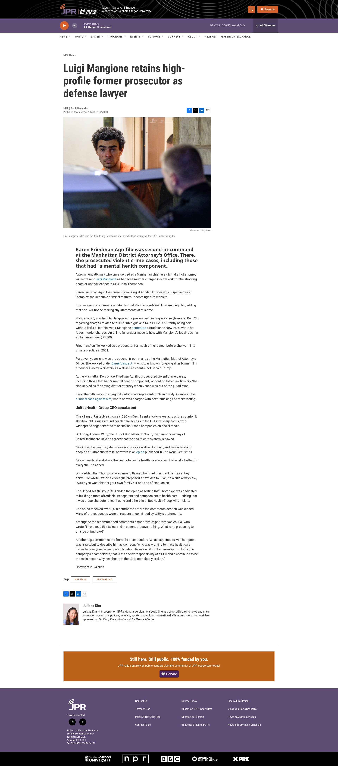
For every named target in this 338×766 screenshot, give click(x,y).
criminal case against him (93, 399)
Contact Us (141, 701)
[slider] (80, 25)
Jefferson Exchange (235, 36)
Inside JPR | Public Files (148, 717)
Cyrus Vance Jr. (122, 363)
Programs (115, 36)
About (192, 36)
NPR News (69, 55)
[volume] (75, 26)
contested (139, 328)
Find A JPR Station (238, 701)
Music (79, 36)
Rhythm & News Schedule (242, 717)
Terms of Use (142, 709)
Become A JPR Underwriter (196, 709)
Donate (269, 9)
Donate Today (189, 701)
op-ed (140, 452)
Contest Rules (143, 725)
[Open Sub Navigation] (70, 36)
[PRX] (241, 759)
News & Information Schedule (244, 725)
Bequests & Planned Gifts (195, 725)
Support (154, 36)
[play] (64, 26)
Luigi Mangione (105, 279)
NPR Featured (104, 579)
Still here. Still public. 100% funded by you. (169, 659)
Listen (95, 36)
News (63, 36)
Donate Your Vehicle (192, 717)
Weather (210, 36)
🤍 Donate (169, 674)
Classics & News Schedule (242, 709)
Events (135, 36)
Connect (174, 36)
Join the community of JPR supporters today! (192, 665)
